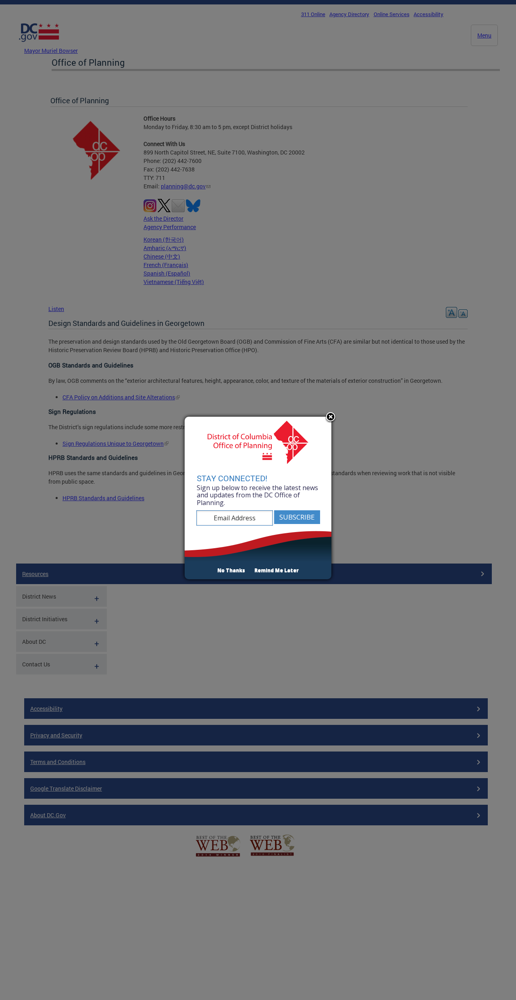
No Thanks (231, 570)
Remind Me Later (276, 570)
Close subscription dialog (331, 417)
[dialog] (258, 498)
